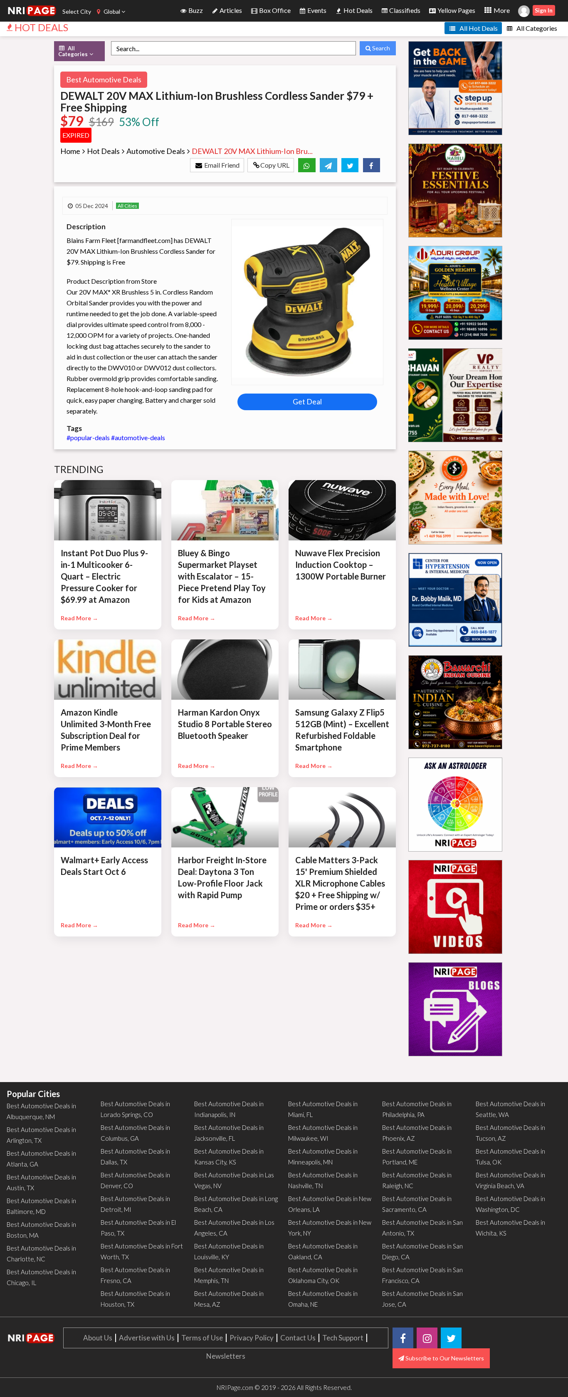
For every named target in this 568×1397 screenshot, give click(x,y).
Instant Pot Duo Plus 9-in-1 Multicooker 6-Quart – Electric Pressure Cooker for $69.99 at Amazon (104, 576)
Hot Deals (357, 10)
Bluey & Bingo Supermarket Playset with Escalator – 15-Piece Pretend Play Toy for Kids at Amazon (222, 576)
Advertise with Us (147, 1337)
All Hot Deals (478, 28)
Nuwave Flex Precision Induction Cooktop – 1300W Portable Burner (340, 564)
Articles (230, 10)
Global (111, 11)
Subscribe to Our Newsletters (444, 1358)
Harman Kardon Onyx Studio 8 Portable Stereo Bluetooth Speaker (225, 724)
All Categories (536, 28)
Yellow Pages (455, 10)
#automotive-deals (138, 437)
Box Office (274, 10)
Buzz (195, 10)
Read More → (79, 618)
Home (70, 151)
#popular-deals (89, 437)
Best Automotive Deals (103, 79)
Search (380, 48)
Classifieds (404, 10)
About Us (97, 1337)
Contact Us (298, 1337)
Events (316, 10)
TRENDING (79, 469)
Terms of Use (202, 1337)
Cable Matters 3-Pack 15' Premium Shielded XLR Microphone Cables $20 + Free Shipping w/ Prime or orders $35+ (340, 883)
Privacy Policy (252, 1337)
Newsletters (225, 1356)
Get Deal (307, 401)
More (501, 10)
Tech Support (342, 1337)
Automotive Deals (155, 151)
